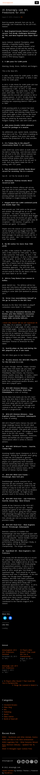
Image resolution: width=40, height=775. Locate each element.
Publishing (7, 712)
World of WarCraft (11, 719)
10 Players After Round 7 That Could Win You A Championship (27, 653)
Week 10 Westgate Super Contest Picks (17, 749)
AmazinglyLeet (8, 3)
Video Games (9, 717)
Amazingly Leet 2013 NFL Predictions (10, 667)
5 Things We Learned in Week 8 (24, 685)
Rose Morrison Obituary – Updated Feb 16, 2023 (18, 745)
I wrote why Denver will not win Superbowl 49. (20, 323)
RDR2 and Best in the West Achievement (17, 740)
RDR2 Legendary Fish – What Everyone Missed (20, 742)
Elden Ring (8, 707)
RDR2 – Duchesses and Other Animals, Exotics (20, 737)
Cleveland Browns (10, 705)
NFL (22, 17)
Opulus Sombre (8, 771)
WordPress (8, 773)
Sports (6, 714)
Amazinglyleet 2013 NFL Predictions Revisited (9, 652)
